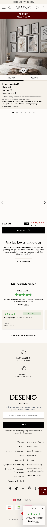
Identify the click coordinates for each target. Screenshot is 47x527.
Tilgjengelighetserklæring (13, 464)
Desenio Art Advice (35, 442)
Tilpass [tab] (12, 78)
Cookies (30, 460)
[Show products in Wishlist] (37, 8)
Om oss (20, 442)
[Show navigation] (4, 8)
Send (23, 425)
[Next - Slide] (45, 202)
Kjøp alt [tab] (35, 78)
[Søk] (10, 8)
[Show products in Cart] (43, 8)
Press (21, 446)
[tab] (13, 112)
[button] (23, 70)
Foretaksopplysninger (14, 451)
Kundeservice (33, 446)
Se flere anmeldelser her (23, 335)
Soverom (25, 261)
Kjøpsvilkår (32, 455)
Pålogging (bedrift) (16, 481)
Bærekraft (19, 460)
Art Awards (19, 476)
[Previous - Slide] (2, 202)
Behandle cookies (35, 475)
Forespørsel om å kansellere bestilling (36, 469)
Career (21, 455)
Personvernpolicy (21, 431)
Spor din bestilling (35, 451)
